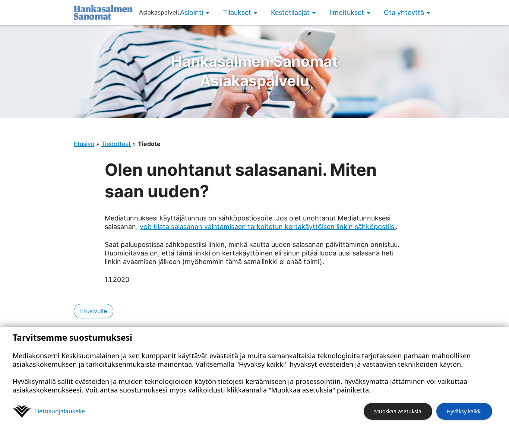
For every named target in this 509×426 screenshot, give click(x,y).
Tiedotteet (116, 143)
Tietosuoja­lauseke (59, 411)
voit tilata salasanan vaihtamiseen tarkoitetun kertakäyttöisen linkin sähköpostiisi (268, 227)
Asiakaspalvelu (254, 71)
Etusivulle (93, 311)
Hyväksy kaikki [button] (464, 411)
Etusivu (84, 143)
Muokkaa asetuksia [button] (397, 411)
